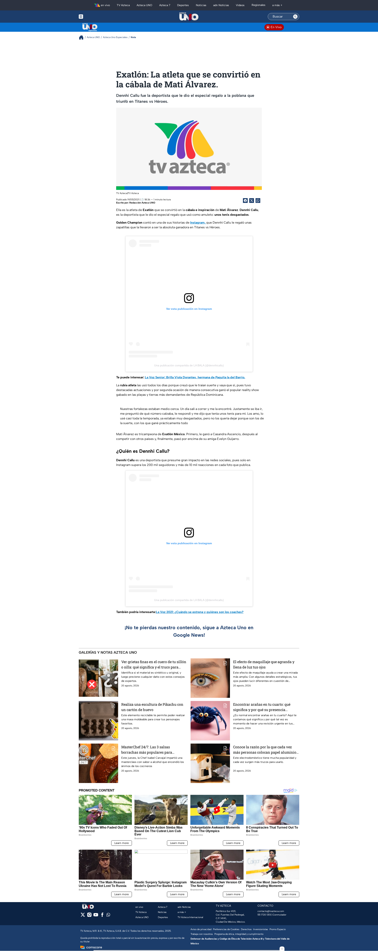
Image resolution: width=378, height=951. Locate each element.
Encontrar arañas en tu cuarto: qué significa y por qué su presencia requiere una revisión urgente (261, 707)
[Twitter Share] (251, 200)
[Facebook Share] (245, 200)
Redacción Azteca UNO (142, 202)
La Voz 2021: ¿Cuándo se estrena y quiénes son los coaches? (200, 612)
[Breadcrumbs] (83, 37)
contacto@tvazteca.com (271, 911)
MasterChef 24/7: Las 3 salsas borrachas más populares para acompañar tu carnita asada (146, 750)
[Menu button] (94, 16)
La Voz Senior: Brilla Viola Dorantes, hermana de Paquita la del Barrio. (195, 377)
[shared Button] (258, 200)
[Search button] (295, 16)
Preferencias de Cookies (226, 929)
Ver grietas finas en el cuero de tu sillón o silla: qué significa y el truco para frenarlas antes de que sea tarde (153, 664)
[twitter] (82, 916)
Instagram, (198, 222)
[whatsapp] (108, 915)
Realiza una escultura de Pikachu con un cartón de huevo (152, 707)
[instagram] (89, 916)
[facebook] (102, 916)
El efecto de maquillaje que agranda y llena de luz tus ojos (263, 664)
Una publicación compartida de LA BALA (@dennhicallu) (189, 365)
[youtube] (95, 916)
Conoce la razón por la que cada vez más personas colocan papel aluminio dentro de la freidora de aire (264, 750)
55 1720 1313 (264, 914)
